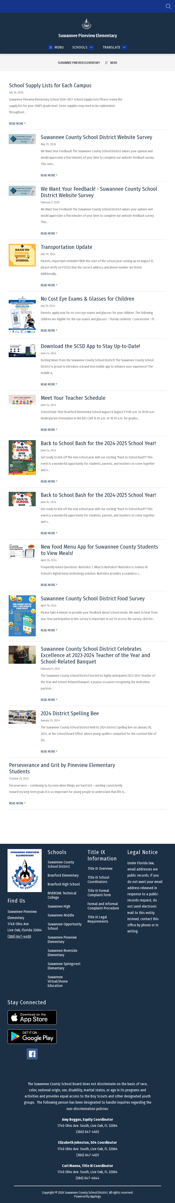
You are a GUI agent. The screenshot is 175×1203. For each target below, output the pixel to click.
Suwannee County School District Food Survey (93, 598)
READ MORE (17, 124)
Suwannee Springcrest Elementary (64, 966)
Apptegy (95, 1196)
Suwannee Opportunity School (65, 926)
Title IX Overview (100, 868)
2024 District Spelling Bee (70, 713)
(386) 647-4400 (19, 936)
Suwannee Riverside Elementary (62, 952)
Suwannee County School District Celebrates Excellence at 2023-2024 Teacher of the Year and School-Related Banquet (95, 655)
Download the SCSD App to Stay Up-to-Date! (90, 346)
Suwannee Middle (61, 915)
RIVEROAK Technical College (62, 895)
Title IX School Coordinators (98, 879)
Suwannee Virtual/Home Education (58, 981)
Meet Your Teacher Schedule (73, 398)
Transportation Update (66, 247)
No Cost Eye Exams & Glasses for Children (87, 299)
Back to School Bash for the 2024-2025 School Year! (98, 443)
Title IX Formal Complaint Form (99, 892)
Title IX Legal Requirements (98, 919)
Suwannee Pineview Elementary (79, 63)
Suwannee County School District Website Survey (96, 137)
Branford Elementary (63, 875)
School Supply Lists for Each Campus (50, 85)
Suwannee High (59, 906)
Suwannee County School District (61, 864)
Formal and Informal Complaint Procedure (103, 906)
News (113, 63)
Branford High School (64, 884)
